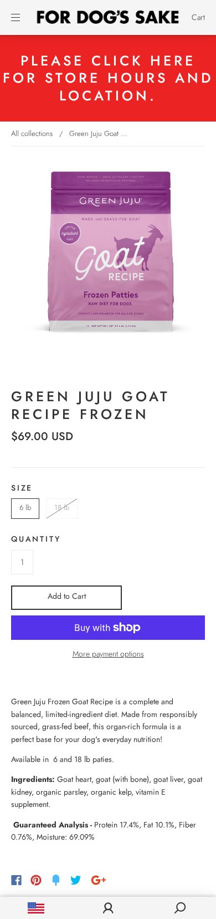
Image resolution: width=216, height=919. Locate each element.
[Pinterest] (36, 880)
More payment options (108, 653)
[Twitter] (76, 880)
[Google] (98, 880)
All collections (32, 133)
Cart (198, 17)
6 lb (25, 507)
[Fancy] (56, 880)
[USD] (36, 908)
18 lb (61, 507)
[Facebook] (16, 880)
